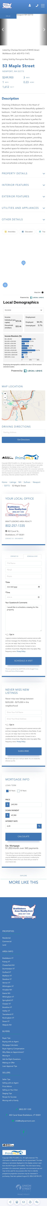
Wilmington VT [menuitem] (8, 986)
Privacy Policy (21, 651)
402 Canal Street (25, 1115)
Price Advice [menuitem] (7, 1086)
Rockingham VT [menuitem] (8, 1018)
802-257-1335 (15, 526)
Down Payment (12, 810)
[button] (4, 29)
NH (19, 482)
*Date (7, 582)
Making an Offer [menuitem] (8, 1063)
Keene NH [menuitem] (6, 993)
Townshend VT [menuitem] (7, 1014)
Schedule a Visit (32, 556)
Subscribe (23, 751)
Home (4, 482)
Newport (36, 482)
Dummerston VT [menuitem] (8, 969)
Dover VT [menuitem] (5, 1021)
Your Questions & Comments (16, 603)
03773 (7, 486)
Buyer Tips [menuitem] (6, 1038)
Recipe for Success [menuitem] (9, 1097)
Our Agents (19, 538)
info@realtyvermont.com (25, 1121)
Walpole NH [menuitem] (7, 1025)
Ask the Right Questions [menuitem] (11, 1059)
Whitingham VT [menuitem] (8, 997)
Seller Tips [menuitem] (6, 1079)
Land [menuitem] (4, 945)
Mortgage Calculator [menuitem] (10, 1045)
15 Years (23, 791)
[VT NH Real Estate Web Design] (23, 1188)
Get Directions (23, 440)
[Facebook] (23, 1132)
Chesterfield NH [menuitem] (8, 965)
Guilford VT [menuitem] (6, 972)
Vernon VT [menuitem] (6, 983)
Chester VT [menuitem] (6, 1004)
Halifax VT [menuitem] (6, 1011)
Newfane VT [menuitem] (7, 979)
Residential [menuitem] (6, 938)
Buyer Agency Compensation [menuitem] (13, 1049)
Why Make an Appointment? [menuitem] (13, 1052)
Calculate (23, 837)
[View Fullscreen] (5, 402)
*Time (7, 592)
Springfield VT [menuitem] (7, 1000)
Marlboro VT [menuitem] (7, 976)
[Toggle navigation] (43, 5)
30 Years (12, 791)
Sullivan (27, 482)
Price (7, 800)
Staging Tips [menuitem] (7, 1093)
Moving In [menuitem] (6, 1056)
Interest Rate (11, 821)
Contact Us (9, 538)
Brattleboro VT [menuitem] (7, 958)
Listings (13, 482)
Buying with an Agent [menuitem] (10, 1042)
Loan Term (10, 785)
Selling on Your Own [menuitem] (10, 1090)
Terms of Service (15, 671)
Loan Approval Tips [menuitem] (9, 1066)
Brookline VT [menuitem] (7, 1007)
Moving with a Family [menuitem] (10, 1100)
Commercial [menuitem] (6, 941)
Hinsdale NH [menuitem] (7, 990)
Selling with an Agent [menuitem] (10, 1083)
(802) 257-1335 (37, 5)
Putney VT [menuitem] (6, 962)
